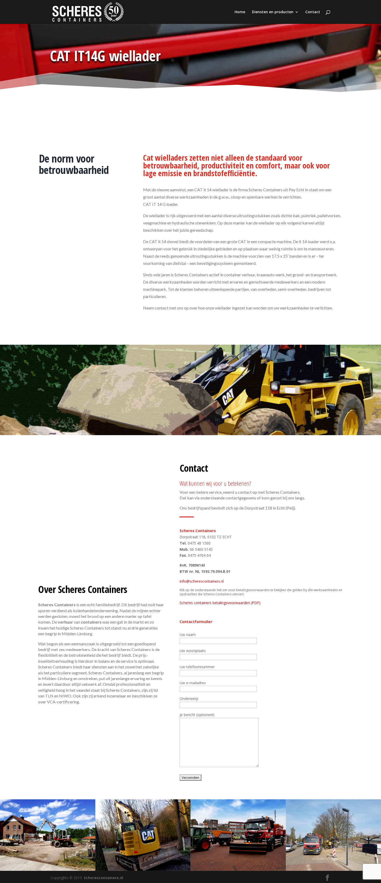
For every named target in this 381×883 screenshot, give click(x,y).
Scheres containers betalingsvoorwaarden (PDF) (220, 602)
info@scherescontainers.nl (202, 581)
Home (240, 12)
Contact (312, 12)
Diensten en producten (272, 12)
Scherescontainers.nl (103, 877)
